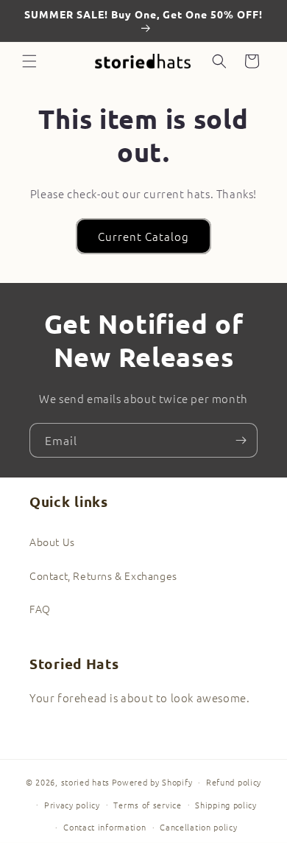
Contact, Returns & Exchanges (103, 575)
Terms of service (147, 805)
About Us (52, 541)
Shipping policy (226, 805)
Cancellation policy (198, 827)
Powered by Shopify (152, 782)
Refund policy (233, 782)
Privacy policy (72, 805)
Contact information (104, 827)
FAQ (40, 608)
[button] (29, 61)
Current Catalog (143, 236)
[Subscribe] (240, 440)
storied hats (85, 782)
